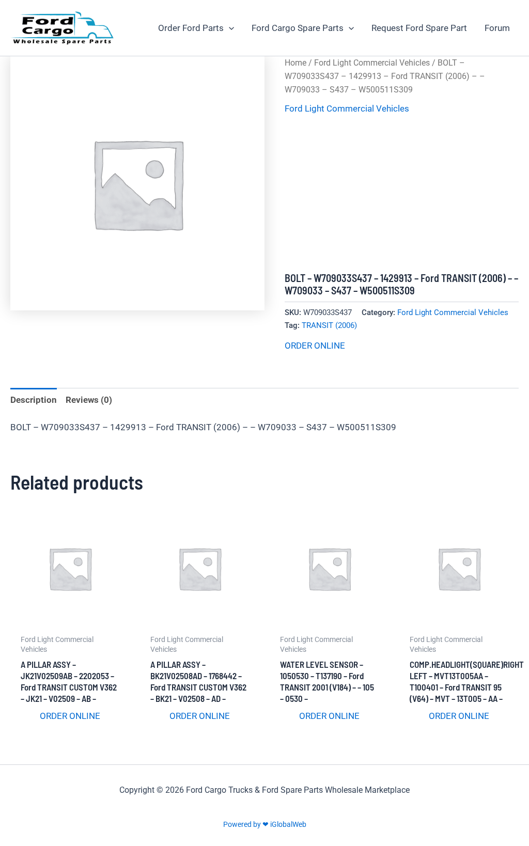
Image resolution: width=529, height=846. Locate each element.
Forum (497, 28)
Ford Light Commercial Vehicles (372, 63)
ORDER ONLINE (315, 345)
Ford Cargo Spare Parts (298, 28)
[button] (229, 28)
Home (295, 63)
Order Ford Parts (191, 28)
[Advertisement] (402, 194)
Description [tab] (33, 400)
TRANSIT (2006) (329, 325)
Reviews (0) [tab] (89, 400)
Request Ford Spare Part (419, 28)
